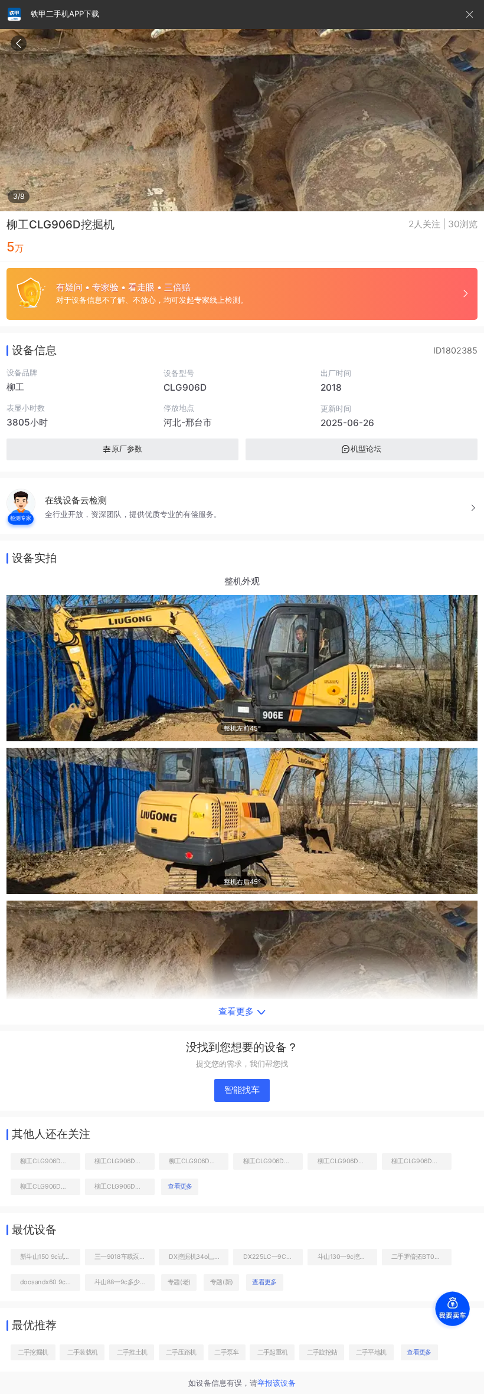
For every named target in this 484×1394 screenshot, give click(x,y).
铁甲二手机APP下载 (65, 13)
